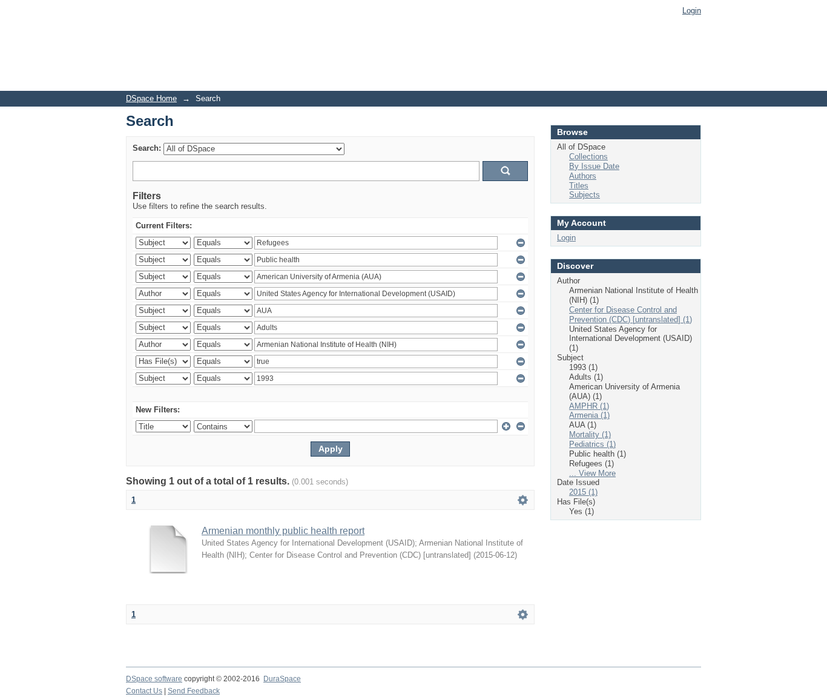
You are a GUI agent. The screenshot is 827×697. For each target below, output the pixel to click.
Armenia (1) (589, 415)
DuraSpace (282, 679)
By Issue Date (594, 166)
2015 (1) (583, 492)
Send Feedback (194, 691)
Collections (588, 156)
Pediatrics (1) (592, 444)
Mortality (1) (590, 434)
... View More (592, 473)
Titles (578, 185)
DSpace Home (151, 98)
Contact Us (144, 691)
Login (691, 10)
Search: (147, 148)
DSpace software (154, 679)
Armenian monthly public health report (283, 531)
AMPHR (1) (589, 406)
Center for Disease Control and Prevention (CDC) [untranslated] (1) (630, 314)
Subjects (584, 194)
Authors (582, 175)
